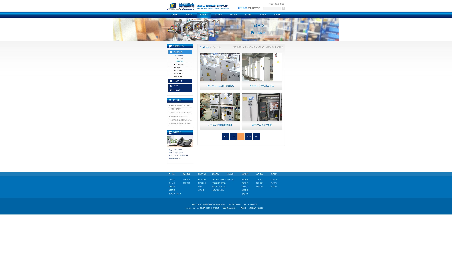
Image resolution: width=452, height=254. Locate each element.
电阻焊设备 (260, 47)
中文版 (271, 4)
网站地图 (243, 208)
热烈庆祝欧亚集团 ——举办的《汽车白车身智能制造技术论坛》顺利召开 (181, 116)
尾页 (256, 136)
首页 (225, 136)
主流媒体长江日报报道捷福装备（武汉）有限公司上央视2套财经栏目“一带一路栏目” (181, 113)
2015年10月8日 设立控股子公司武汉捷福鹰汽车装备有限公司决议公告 (181, 120)
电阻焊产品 (251, 47)
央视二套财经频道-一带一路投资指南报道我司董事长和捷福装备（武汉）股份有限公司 (181, 105)
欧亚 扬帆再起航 (176, 109)
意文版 (282, 4)
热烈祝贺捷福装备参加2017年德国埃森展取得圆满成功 (181, 124)
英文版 (277, 4)
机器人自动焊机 (271, 47)
